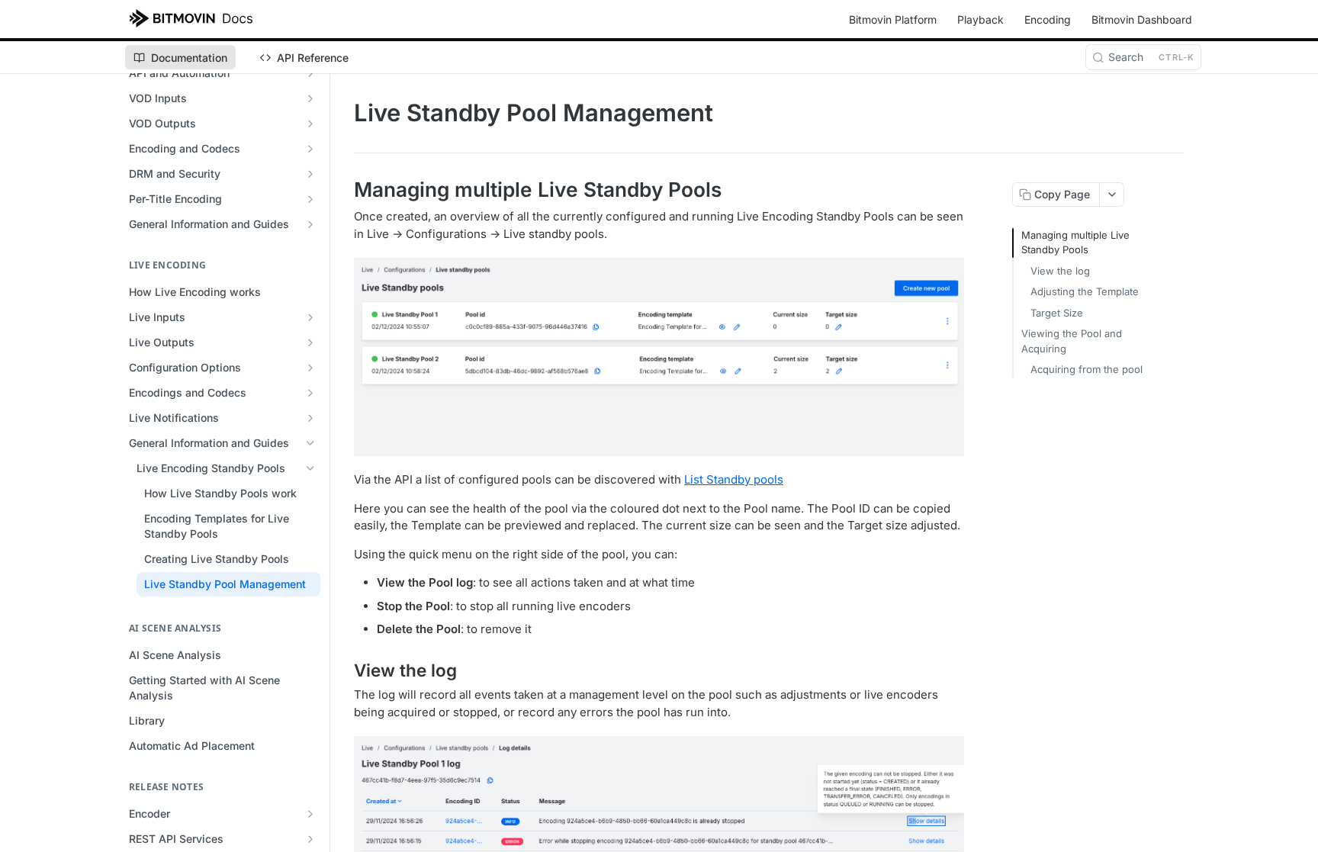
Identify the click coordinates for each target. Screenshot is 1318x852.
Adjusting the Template (1084, 291)
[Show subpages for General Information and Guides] (310, 224)
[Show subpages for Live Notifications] (310, 418)
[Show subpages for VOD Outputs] (310, 123)
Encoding (1047, 19)
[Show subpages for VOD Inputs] (310, 98)
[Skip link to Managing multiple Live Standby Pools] (343, 189)
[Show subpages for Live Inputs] (310, 317)
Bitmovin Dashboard (1141, 19)
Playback (980, 19)
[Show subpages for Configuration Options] (310, 368)
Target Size (1056, 313)
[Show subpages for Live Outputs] (310, 342)
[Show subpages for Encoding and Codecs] (310, 149)
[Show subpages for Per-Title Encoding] (310, 199)
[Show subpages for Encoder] (310, 814)
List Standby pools (733, 479)
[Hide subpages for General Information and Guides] (310, 443)
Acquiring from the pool (1086, 369)
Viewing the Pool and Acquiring (1071, 341)
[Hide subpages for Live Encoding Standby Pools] (310, 468)
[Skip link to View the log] (343, 670)
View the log (1060, 271)
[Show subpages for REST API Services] (310, 839)
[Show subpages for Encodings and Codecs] (310, 393)
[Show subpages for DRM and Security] (310, 174)
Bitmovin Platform (893, 19)
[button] (659, 357)
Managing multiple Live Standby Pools (1075, 242)
